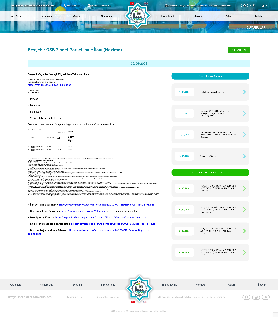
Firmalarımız (107, 16)
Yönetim (77, 284)
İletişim (262, 284)
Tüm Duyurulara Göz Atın (210, 172)
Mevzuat (201, 284)
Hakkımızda (46, 284)
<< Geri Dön (239, 49)
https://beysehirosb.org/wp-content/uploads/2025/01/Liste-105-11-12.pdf (114, 223)
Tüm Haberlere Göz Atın (210, 76)
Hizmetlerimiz (170, 284)
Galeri (231, 284)
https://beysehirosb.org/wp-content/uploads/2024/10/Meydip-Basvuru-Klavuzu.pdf (101, 217)
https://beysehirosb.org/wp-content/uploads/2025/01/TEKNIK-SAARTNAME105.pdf (106, 204)
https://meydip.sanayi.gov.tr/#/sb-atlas (51, 84)
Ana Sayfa (15, 284)
